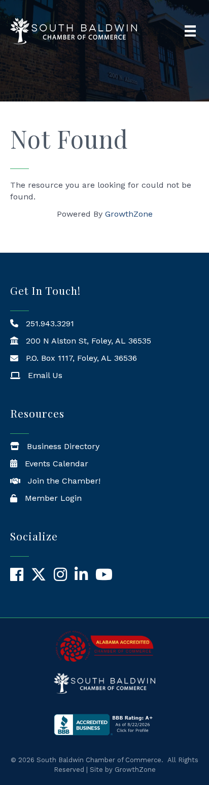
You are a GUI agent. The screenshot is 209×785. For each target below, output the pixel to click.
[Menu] (190, 31)
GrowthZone (129, 214)
